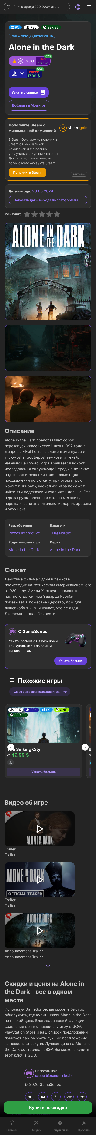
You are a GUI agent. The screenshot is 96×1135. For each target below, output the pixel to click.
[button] (15, 27)
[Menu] (89, 7)
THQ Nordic (60, 533)
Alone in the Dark (24, 549)
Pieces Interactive (24, 533)
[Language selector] (78, 7)
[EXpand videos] (48, 966)
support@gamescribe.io (53, 1075)
